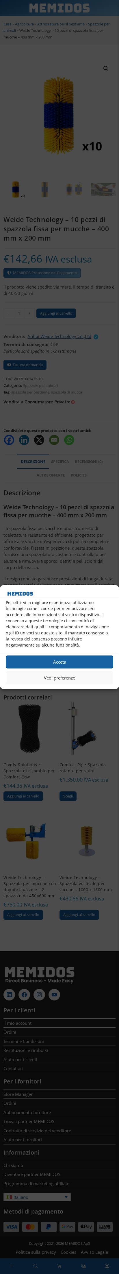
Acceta (59, 662)
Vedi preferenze (59, 678)
